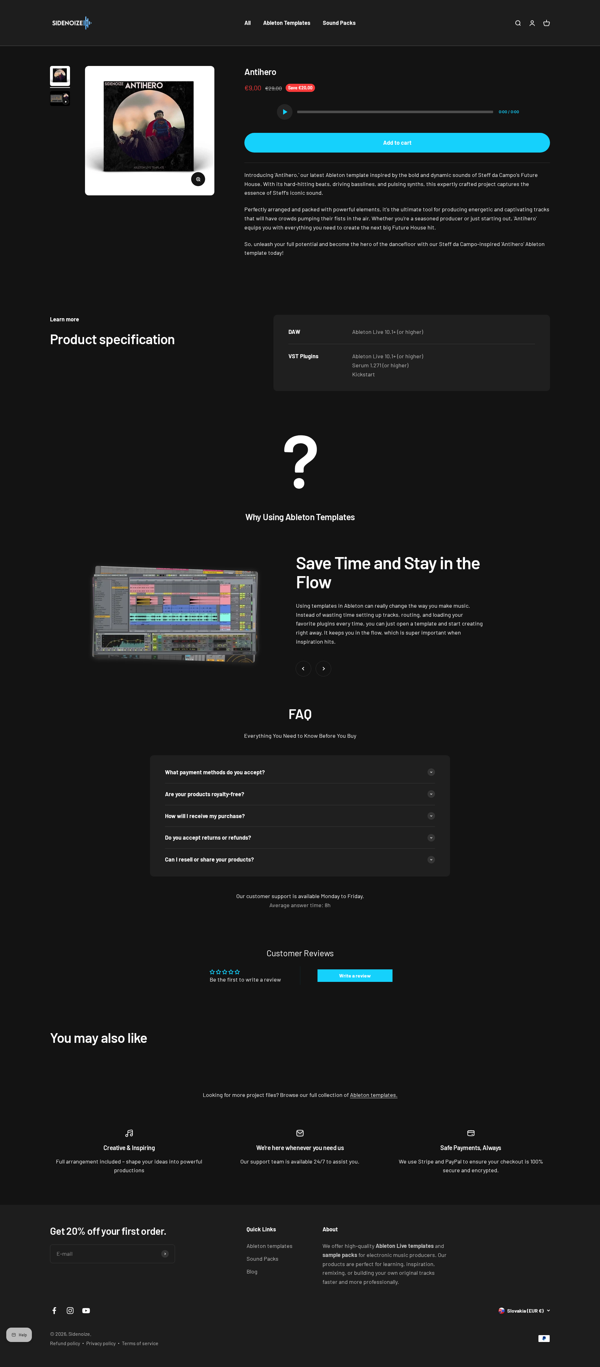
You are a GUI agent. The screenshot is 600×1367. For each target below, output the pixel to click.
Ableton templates (269, 1245)
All (247, 22)
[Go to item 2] (60, 99)
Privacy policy (101, 1343)
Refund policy (65, 1343)
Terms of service (140, 1343)
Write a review (355, 975)
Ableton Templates (286, 22)
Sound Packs (339, 22)
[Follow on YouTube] (86, 1310)
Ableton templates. (374, 1094)
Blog (252, 1271)
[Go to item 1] (60, 77)
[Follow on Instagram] (70, 1310)
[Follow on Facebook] (54, 1310)
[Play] (284, 112)
